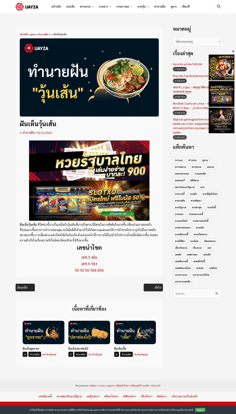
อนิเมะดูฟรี (135, 385)
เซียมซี (186, 6)
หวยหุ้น (141, 6)
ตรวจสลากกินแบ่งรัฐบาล (69, 396)
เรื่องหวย (197, 247)
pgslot (110, 385)
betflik (146, 385)
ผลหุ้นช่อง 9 (93, 396)
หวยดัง (193, 193)
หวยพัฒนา (196, 200)
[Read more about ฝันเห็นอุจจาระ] (43, 332)
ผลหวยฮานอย (182, 173)
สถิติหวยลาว (129, 396)
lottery (179, 160)
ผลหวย (210, 166)
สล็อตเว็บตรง (111, 396)
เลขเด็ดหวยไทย (183, 267)
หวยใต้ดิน (180, 241)
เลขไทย (213, 267)
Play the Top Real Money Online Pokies (197, 76)
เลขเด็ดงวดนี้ (181, 261)
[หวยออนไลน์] (89, 160)
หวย (202, 187)
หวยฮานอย (122, 6)
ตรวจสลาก (180, 166)
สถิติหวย (194, 180)
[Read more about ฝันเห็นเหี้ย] (135, 332)
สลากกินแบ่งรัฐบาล (185, 187)
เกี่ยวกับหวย (181, 247)
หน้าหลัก (56, 6)
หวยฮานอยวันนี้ (200, 220)
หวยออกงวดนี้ (196, 214)
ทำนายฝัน (160, 6)
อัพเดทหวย (209, 241)
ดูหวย (205, 160)
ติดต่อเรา (162, 396)
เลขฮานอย (192, 254)
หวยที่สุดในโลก (210, 193)
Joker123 (155, 385)
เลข (209, 247)
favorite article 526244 (187, 64)
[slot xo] (89, 200)
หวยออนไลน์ (181, 220)
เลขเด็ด (70, 6)
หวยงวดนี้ (179, 193)
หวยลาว (103, 6)
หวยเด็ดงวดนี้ (181, 234)
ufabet (93, 385)
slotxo (101, 385)
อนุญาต (200, 410)
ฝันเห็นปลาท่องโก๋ (78, 348)
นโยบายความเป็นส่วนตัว (184, 396)
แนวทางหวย (181, 274)
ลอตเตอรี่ (180, 180)
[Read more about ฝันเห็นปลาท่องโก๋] (89, 332)
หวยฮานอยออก (182, 227)
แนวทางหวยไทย (201, 274)
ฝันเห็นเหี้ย (120, 348)
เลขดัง (178, 254)
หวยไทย (194, 241)
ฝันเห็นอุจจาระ (31, 348)
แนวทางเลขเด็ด (183, 281)
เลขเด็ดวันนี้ (199, 261)
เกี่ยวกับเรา (146, 396)
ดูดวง (174, 6)
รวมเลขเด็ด (200, 173)
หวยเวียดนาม (200, 234)
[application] (92, 6)
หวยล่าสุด (197, 207)
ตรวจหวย (85, 6)
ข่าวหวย (192, 160)
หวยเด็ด (200, 227)
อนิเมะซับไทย (122, 385)
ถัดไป (158, 287)
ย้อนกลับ (22, 287)
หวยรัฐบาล (180, 207)
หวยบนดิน (180, 200)
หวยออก (179, 214)
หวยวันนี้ (211, 207)
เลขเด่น (200, 267)
